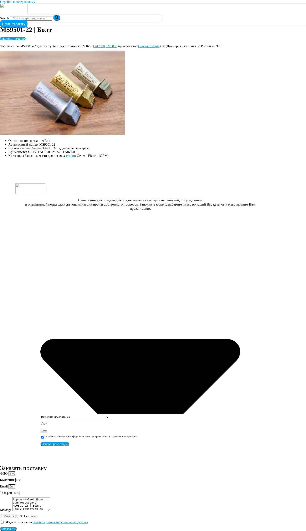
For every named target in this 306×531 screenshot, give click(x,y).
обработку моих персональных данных (60, 522)
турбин (71, 155)
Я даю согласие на (46, 522)
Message (6, 510)
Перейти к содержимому (17, 2)
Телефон (6, 493)
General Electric (148, 46)
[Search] (56, 18)
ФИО (4, 473)
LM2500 (99, 46)
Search (4, 18)
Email (4, 486)
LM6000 (111, 46)
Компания (7, 480)
